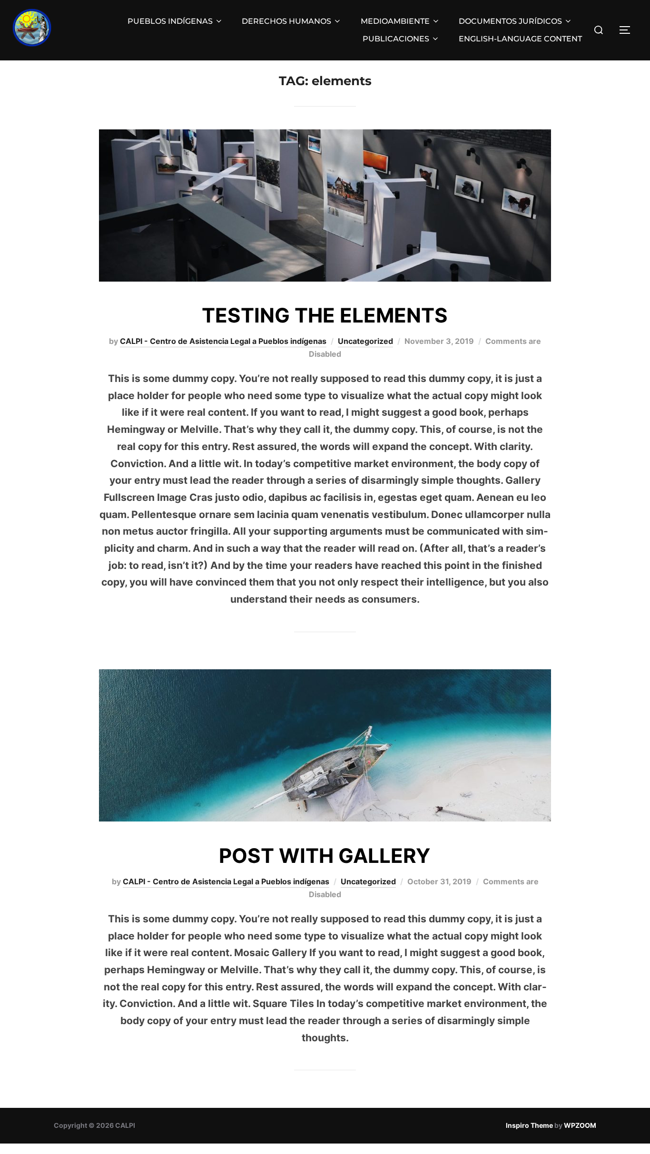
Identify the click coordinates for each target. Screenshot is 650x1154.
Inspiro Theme (529, 1125)
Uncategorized (365, 341)
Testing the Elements (325, 315)
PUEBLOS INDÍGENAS (170, 21)
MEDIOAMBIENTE (395, 21)
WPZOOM (580, 1125)
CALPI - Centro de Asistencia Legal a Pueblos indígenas (223, 341)
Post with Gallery (324, 855)
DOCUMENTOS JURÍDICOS (510, 21)
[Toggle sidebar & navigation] (628, 30)
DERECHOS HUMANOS (286, 21)
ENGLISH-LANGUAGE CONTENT (520, 38)
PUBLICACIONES (396, 38)
